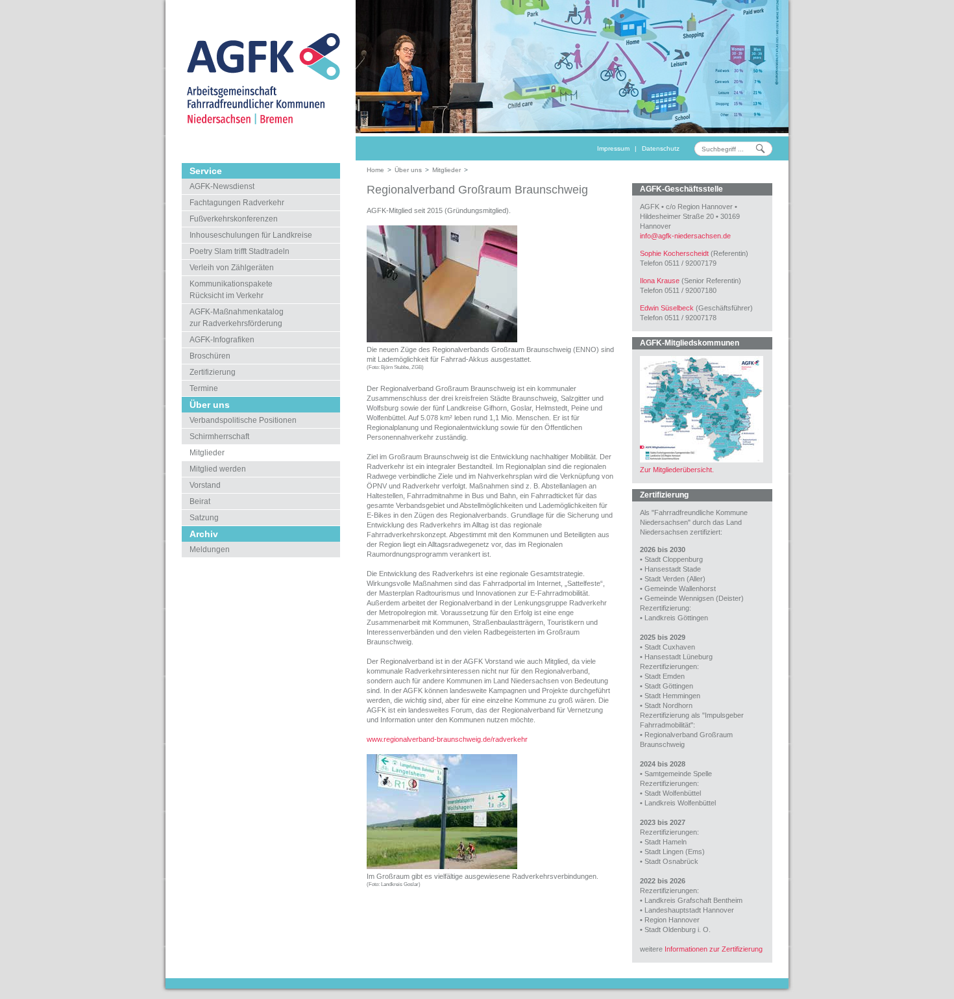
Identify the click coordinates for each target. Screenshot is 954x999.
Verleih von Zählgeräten (232, 267)
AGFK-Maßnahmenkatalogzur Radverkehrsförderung (237, 317)
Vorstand (205, 485)
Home (375, 169)
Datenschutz (660, 148)
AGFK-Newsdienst (222, 186)
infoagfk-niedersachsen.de (685, 236)
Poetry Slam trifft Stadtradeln (239, 251)
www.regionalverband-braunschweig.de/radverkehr (447, 739)
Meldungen (210, 549)
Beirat (200, 501)
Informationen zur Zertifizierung (714, 949)
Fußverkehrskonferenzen (234, 218)
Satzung (204, 517)
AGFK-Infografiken (222, 339)
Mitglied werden (218, 469)
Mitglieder (207, 452)
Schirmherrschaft (219, 436)
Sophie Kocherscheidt (674, 253)
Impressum (613, 148)
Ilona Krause (659, 281)
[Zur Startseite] (260, 78)
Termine (204, 388)
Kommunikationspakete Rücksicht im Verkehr (231, 289)
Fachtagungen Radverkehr (237, 202)
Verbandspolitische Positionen (243, 420)
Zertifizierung (213, 372)
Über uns (408, 169)
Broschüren (210, 355)
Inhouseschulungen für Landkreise (251, 235)
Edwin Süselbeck (667, 308)
